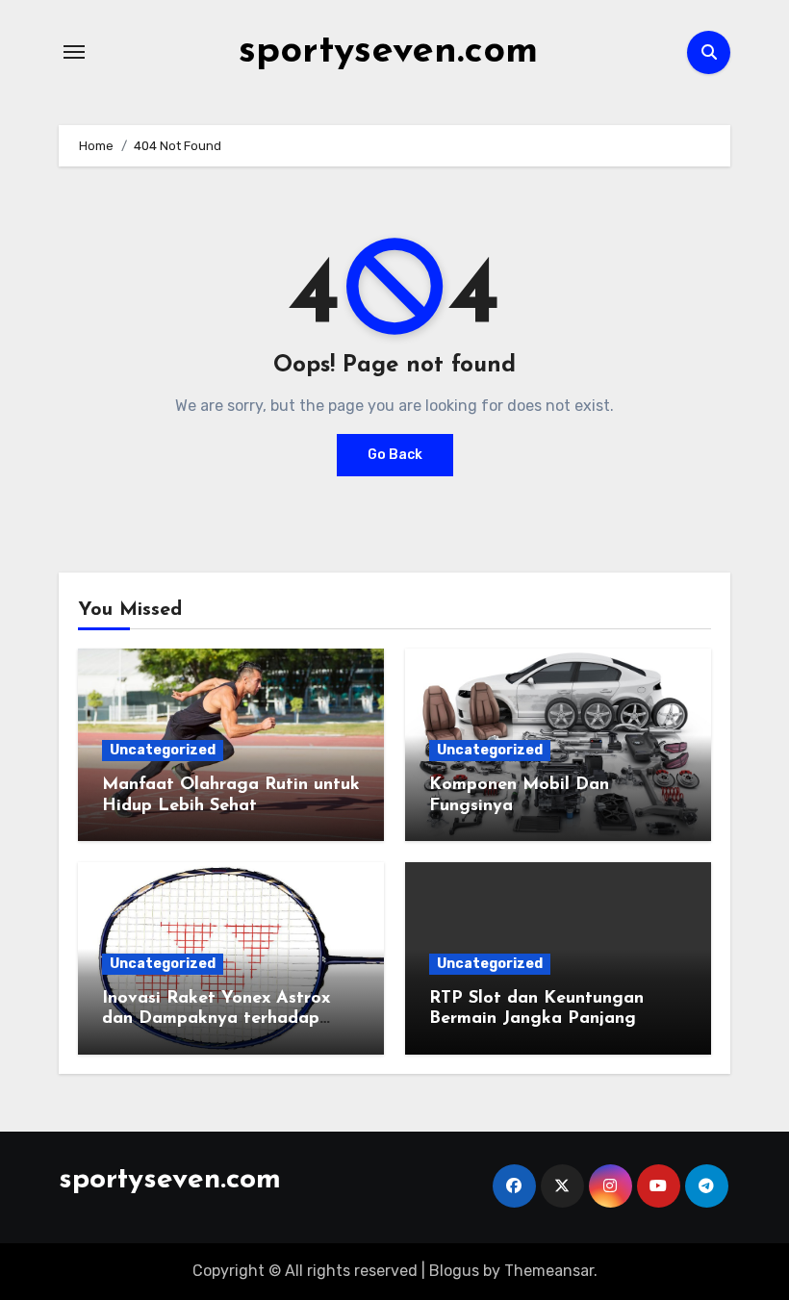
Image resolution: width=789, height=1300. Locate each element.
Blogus (454, 1271)
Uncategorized (163, 750)
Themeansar (549, 1271)
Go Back (395, 454)
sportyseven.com (388, 52)
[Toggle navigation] (74, 52)
